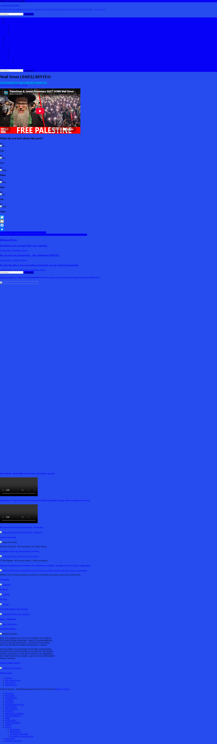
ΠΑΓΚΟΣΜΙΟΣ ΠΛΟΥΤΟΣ (21, 43)
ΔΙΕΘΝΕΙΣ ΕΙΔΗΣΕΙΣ (14, 39)
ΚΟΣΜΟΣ (9, 23)
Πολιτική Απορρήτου (13, 741)
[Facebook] (108, 225)
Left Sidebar (15, 729)
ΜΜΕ (7, 718)
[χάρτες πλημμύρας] (8, 624)
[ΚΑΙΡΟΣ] (4, 594)
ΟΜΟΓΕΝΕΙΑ (16, 30)
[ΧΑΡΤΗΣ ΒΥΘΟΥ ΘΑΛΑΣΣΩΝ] (14, 614)
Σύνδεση (8, 678)
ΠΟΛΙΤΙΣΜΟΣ (16, 52)
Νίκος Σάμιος (22, 85)
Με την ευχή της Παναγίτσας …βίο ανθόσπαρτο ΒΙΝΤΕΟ (29, 255)
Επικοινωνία (10, 738)
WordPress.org (11, 685)
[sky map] (4, 604)
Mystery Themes (62, 689)
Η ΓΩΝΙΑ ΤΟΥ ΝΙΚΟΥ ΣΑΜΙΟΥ (24, 57)
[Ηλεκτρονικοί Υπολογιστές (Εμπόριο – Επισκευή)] (21, 532)
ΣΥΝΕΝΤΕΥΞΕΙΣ (12, 723)
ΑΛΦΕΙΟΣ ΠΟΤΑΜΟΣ (10, 5)
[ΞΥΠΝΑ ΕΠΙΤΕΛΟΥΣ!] (11, 668)
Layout (8, 727)
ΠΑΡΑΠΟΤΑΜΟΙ (22, 61)
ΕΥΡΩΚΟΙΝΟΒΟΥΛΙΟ (20, 34)
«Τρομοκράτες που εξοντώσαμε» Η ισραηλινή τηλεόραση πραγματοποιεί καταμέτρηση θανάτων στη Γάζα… (43, 235)
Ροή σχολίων (10, 682)
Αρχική (8, 18)
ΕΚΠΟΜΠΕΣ (10, 720)
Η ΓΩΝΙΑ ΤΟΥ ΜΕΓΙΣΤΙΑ (21, 55)
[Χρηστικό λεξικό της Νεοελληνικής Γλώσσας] (19, 556)
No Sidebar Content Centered (22, 736)
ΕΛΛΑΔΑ (9, 37)
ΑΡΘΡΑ (8, 725)
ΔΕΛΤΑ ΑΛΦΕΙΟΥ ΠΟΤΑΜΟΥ (23, 59)
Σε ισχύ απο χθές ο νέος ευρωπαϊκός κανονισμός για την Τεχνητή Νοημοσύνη (39, 265)
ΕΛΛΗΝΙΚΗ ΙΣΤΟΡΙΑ (19, 50)
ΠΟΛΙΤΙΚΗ (10, 21)
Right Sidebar (15, 732)
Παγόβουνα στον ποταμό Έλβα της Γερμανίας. (24, 245)
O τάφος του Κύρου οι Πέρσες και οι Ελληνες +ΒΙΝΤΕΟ (23, 232)
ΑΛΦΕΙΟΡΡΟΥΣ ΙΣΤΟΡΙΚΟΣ (17, 48)
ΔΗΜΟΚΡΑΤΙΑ (16, 25)
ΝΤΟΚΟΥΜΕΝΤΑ (13, 716)
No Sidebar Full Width (19, 734)
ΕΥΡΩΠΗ (14, 32)
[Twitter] (108, 217)
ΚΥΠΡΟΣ (14, 28)
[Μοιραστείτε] (108, 229)
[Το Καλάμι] (5, 585)
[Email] (108, 221)
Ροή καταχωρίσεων (12, 680)
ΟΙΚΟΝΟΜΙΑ (11, 41)
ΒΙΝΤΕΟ (9, 46)
